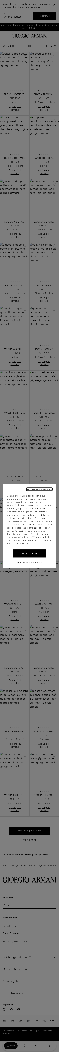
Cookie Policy (21, 544)
